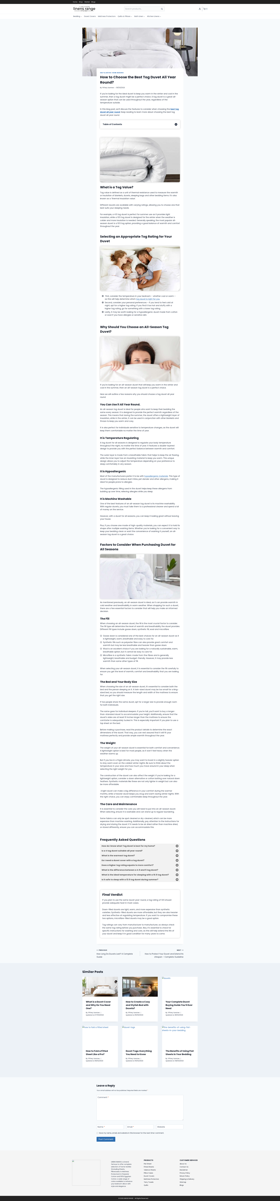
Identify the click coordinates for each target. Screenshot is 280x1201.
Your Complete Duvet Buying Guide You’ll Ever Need (179, 1005)
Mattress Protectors (107, 16)
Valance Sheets (150, 1170)
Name (101, 1127)
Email (130, 1127)
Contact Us (184, 1167)
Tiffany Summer (108, 88)
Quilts (146, 1185)
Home (75, 2)
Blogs (93, 2)
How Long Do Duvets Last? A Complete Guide (115, 953)
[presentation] (100, 987)
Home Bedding (118, 73)
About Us (183, 1164)
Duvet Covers (90, 16)
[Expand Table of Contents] (176, 124)
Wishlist (87, 2)
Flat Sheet (147, 1164)
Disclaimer (184, 1170)
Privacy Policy (185, 1173)
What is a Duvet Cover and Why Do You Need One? (98, 1005)
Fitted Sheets (149, 1167)
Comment (103, 1097)
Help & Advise (105, 73)
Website (161, 1127)
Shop (81, 2)
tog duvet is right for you (148, 299)
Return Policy (185, 1176)
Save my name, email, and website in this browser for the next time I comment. (131, 1133)
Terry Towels (148, 1182)
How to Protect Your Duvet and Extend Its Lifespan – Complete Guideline (164, 953)
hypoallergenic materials (156, 476)
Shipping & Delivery (187, 1179)
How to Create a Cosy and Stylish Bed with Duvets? (138, 1005)
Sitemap (183, 1182)
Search (163, 9)
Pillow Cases (148, 1173)
